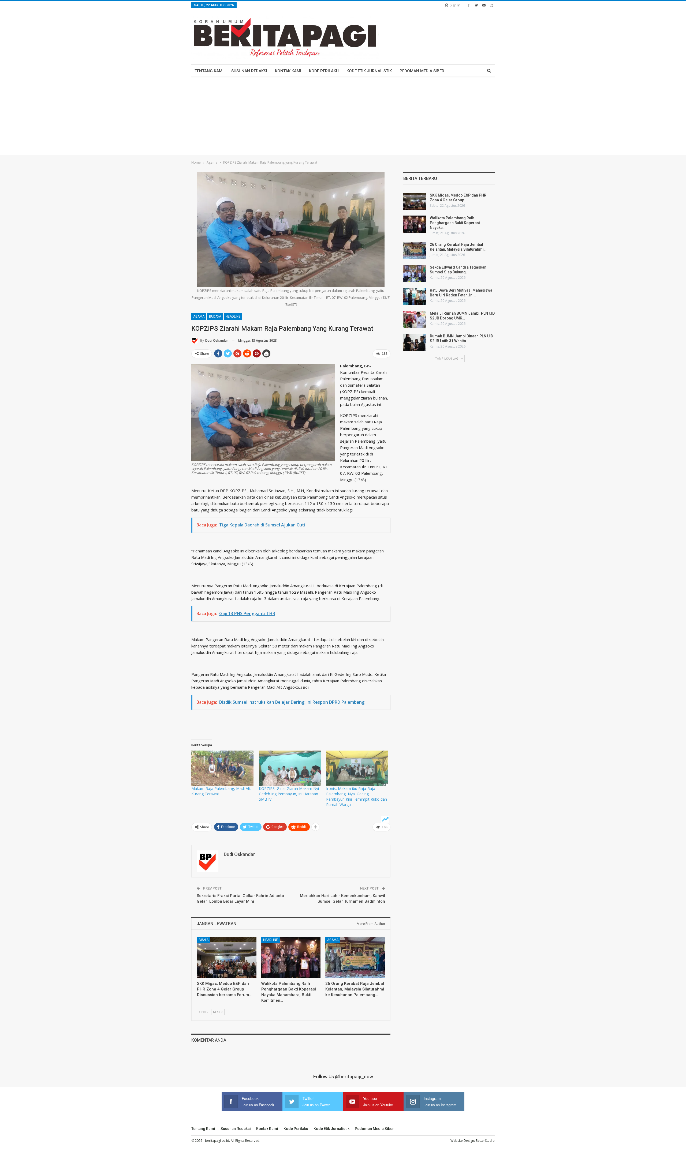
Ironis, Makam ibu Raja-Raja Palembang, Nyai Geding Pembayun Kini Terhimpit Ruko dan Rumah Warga (356, 796)
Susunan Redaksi (249, 71)
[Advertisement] (343, 117)
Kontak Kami (288, 71)
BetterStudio (485, 1140)
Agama (198, 316)
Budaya (215, 316)
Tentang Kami (209, 71)
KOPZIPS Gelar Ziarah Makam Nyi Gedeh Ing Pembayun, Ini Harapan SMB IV (289, 794)
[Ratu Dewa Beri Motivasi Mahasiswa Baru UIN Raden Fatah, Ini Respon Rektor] (414, 296)
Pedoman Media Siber (422, 71)
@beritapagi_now (354, 1076)
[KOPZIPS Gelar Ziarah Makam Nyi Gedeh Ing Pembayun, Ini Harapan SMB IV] (290, 768)
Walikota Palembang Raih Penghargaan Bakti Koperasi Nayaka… (455, 223)
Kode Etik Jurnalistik (369, 71)
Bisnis (203, 940)
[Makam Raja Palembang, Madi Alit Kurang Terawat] (222, 768)
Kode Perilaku (324, 71)
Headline (233, 316)
